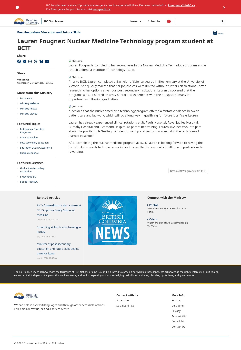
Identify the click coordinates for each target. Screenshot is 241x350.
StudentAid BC (28, 176)
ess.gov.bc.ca (101, 9)
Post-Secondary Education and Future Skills (49, 32)
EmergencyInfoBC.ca (181, 5)
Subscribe (154, 21)
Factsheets (26, 98)
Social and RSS (125, 305)
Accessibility (179, 316)
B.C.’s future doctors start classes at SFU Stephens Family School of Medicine (59, 210)
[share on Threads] (35, 61)
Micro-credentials (30, 152)
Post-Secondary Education (34, 142)
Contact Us (178, 326)
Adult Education (29, 137)
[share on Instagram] (30, 61)
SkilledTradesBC (29, 181)
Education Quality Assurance (36, 147)
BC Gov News (53, 21)
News (134, 21)
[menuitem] (139, 300)
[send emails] (46, 61)
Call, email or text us (26, 309)
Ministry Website (29, 103)
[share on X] (24, 61)
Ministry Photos (28, 108)
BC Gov (176, 300)
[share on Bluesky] (41, 61)
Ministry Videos (28, 113)
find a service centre (56, 309)
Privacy (176, 311)
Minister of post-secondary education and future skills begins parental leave (58, 248)
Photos (153, 205)
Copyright (178, 321)
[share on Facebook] (18, 61)
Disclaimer (178, 305)
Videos (153, 219)
